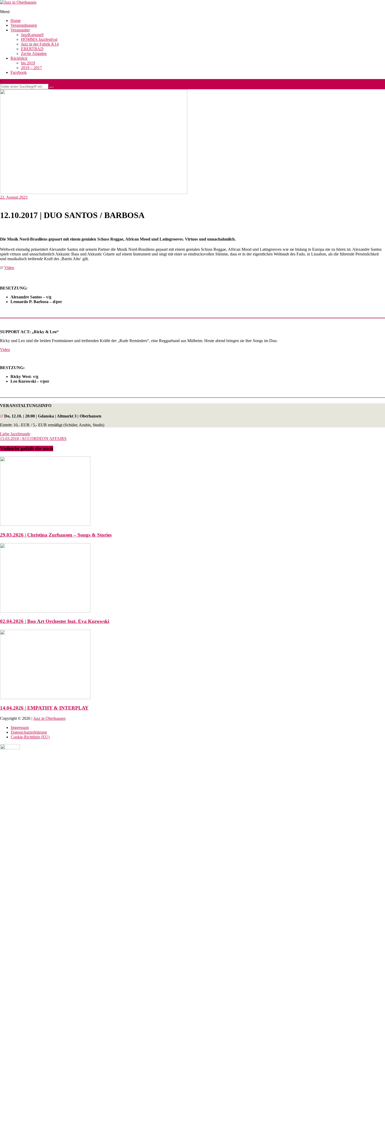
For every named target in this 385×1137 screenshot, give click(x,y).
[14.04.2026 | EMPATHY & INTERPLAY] (45, 697)
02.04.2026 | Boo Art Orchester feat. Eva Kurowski (54, 621)
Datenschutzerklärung (29, 732)
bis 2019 (28, 63)
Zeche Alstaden (34, 53)
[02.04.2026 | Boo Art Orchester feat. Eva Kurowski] (45, 611)
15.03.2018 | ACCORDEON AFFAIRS (33, 438)
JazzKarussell (32, 34)
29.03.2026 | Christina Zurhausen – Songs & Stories (56, 535)
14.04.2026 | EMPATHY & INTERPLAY (44, 708)
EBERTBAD (32, 49)
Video (9, 267)
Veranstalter (20, 30)
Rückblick (19, 58)
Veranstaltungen (23, 25)
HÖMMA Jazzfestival (39, 39)
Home (15, 20)
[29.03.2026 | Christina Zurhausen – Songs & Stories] (45, 524)
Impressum (20, 727)
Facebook (18, 72)
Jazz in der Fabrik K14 (40, 44)
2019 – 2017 (31, 67)
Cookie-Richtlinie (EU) (30, 737)
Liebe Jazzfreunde (15, 434)
